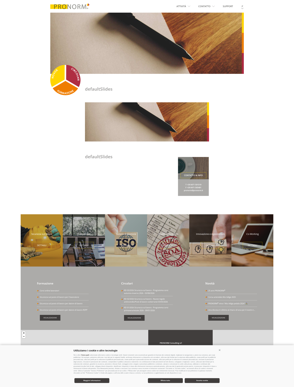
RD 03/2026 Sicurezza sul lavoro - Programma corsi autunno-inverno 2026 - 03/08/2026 (146, 291)
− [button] (24, 336)
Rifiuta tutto (165, 380)
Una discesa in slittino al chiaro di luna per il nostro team (232, 310)
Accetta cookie (202, 380)
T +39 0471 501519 (193, 184)
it (242, 6)
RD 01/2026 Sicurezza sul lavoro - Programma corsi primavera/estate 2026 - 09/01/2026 (146, 309)
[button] (219, 350)
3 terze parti (85, 355)
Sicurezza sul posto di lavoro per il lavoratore (59, 297)
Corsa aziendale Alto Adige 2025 (222, 297)
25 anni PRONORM (216, 290)
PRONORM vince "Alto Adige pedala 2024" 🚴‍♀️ (228, 303)
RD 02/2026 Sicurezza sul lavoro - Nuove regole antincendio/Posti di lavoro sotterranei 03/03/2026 (146, 300)
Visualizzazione (50, 318)
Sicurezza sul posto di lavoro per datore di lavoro (61, 303)
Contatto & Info (193, 175)
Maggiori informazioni (91, 380)
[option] (147, 43)
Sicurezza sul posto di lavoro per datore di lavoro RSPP (63, 310)
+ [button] (24, 333)
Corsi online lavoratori (49, 290)
